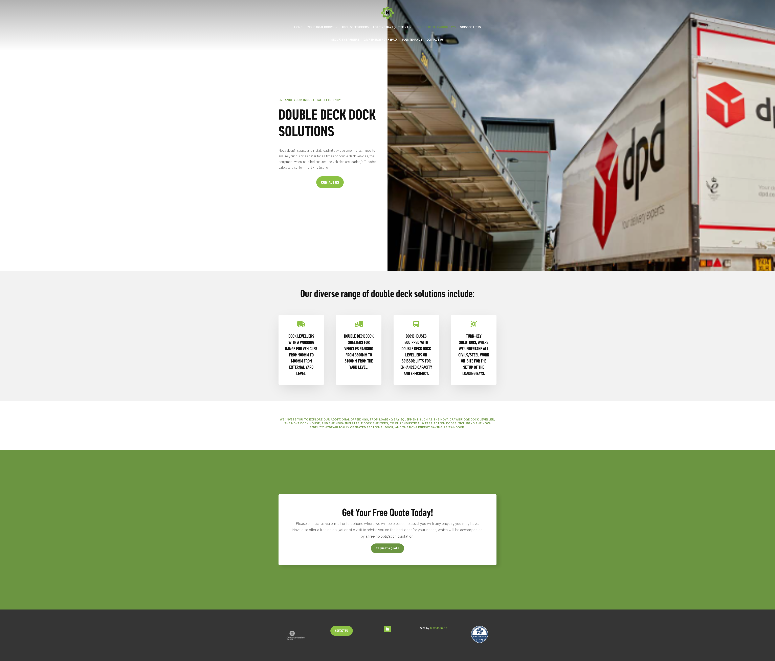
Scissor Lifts (470, 27)
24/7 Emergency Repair (381, 39)
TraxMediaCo (438, 628)
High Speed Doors (355, 27)
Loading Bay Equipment (390, 27)
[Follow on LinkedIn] (387, 629)
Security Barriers (345, 39)
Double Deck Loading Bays (436, 27)
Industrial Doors (320, 27)
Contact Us (435, 39)
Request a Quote (387, 548)
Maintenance (412, 39)
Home (298, 27)
